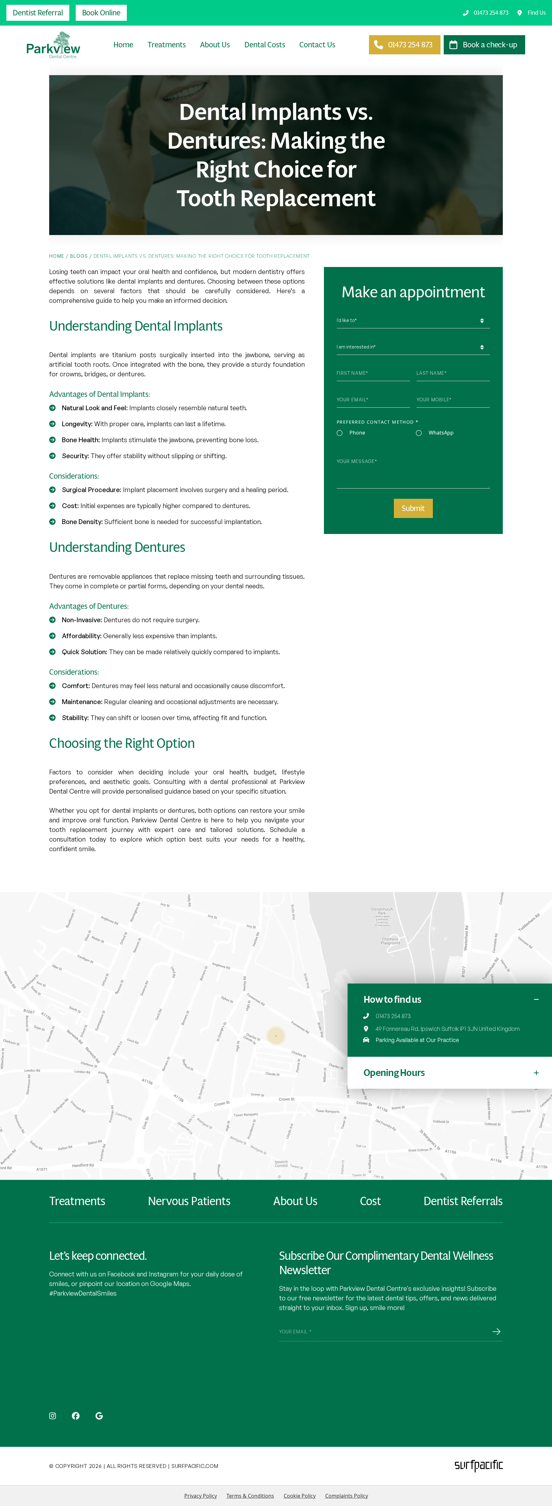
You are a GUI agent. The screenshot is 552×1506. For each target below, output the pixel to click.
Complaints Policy (346, 1495)
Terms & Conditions (250, 1495)
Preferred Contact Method (377, 422)
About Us (215, 44)
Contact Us (317, 44)
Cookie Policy (300, 1495)
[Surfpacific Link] (479, 1466)
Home (123, 44)
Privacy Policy (200, 1495)
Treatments (167, 44)
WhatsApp (441, 432)
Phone (357, 432)
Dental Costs (264, 44)
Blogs (79, 256)
